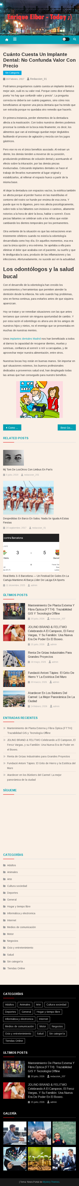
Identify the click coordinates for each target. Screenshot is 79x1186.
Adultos (11, 865)
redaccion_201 (31, 475)
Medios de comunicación (21, 927)
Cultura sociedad (17, 885)
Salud (10, 954)
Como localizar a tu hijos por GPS (14, 427)
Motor (10, 934)
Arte (9, 879)
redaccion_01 (38, 78)
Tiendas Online (16, 968)
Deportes (12, 892)
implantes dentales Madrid (25, 338)
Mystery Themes (51, 1182)
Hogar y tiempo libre (18, 906)
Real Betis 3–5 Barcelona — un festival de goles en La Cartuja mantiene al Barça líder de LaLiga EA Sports (36, 577)
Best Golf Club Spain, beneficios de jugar (68, 427)
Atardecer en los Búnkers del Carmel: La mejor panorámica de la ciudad (51, 697)
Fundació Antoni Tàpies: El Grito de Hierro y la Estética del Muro (51, 674)
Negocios (12, 940)
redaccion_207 (57, 618)
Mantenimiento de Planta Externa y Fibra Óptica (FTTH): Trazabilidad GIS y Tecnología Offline (51, 609)
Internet (11, 920)
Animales (12, 872)
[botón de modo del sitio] (66, 39)
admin (34, 585)
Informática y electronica (21, 913)
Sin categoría (12, 73)
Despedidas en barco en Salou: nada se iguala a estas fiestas (36, 520)
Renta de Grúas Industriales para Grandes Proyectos (50, 654)
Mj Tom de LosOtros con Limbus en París (28, 469)
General (12, 899)
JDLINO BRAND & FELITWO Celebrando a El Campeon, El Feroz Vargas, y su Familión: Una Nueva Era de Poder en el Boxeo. (51, 633)
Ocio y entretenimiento (20, 947)
